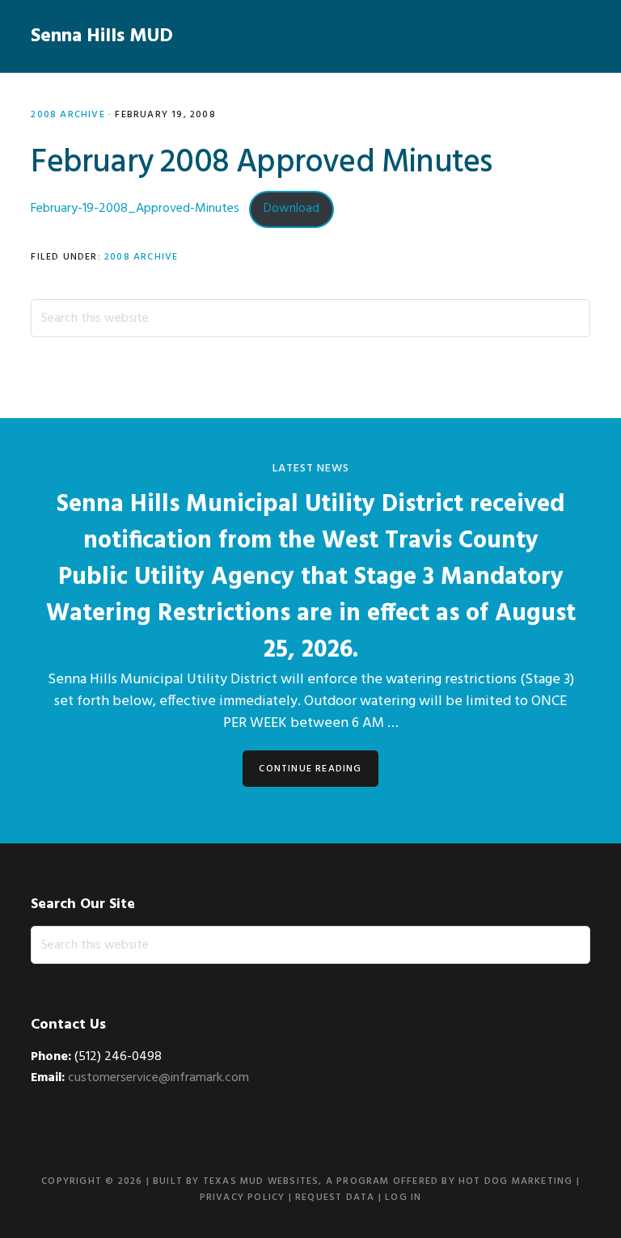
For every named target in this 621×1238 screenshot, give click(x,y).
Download (291, 208)
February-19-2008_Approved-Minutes (135, 208)
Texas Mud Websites (261, 1181)
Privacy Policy (242, 1197)
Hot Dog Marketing (515, 1181)
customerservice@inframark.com (158, 1077)
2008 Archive (67, 115)
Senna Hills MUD (102, 36)
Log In (403, 1197)
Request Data (334, 1197)
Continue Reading (310, 769)
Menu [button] (569, 36)
